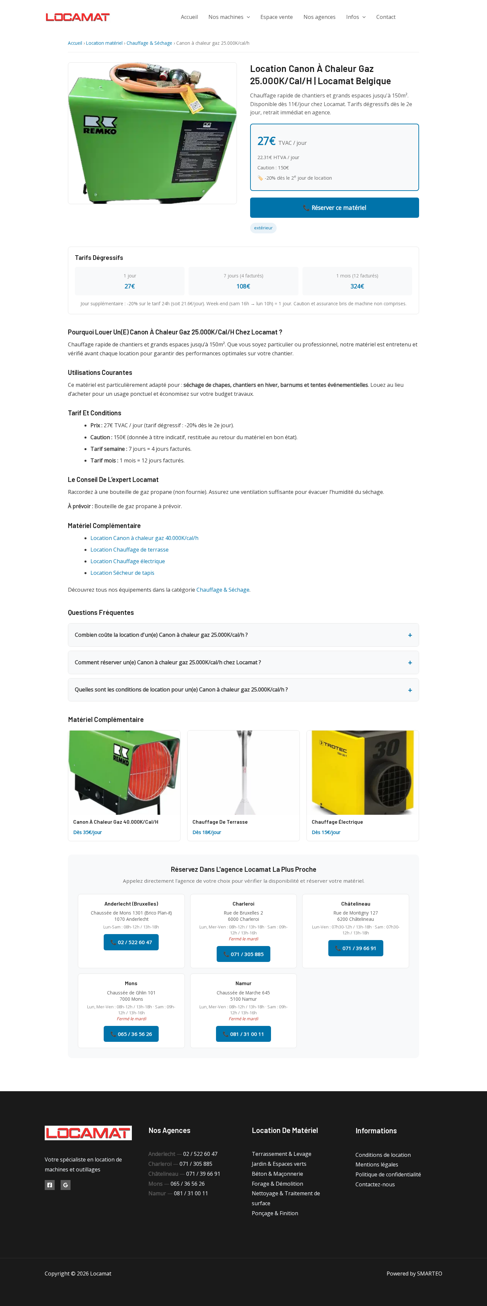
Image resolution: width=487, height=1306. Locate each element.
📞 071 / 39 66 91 (356, 948)
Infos (352, 17)
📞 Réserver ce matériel (334, 207)
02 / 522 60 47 (200, 1154)
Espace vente (276, 17)
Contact (386, 17)
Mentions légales (376, 1164)
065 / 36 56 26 (188, 1183)
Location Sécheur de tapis (122, 572)
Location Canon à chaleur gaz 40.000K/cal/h (144, 538)
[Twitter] (424, 17)
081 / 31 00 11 (191, 1193)
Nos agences (319, 17)
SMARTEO (429, 1273)
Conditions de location (383, 1154)
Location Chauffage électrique (127, 561)
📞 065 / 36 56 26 (131, 1034)
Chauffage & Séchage (149, 43)
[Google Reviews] (66, 1185)
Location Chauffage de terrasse (129, 549)
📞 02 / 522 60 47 (131, 942)
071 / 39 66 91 (203, 1173)
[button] (247, 17)
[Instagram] (439, 17)
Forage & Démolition (277, 1183)
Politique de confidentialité (388, 1174)
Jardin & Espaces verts (279, 1163)
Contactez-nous (375, 1184)
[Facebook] (409, 17)
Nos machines (226, 17)
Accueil (189, 17)
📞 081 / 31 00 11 (243, 1034)
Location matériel (104, 43)
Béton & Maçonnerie (277, 1173)
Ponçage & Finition (275, 1213)
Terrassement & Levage (281, 1154)
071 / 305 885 (196, 1163)
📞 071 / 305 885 (243, 954)
